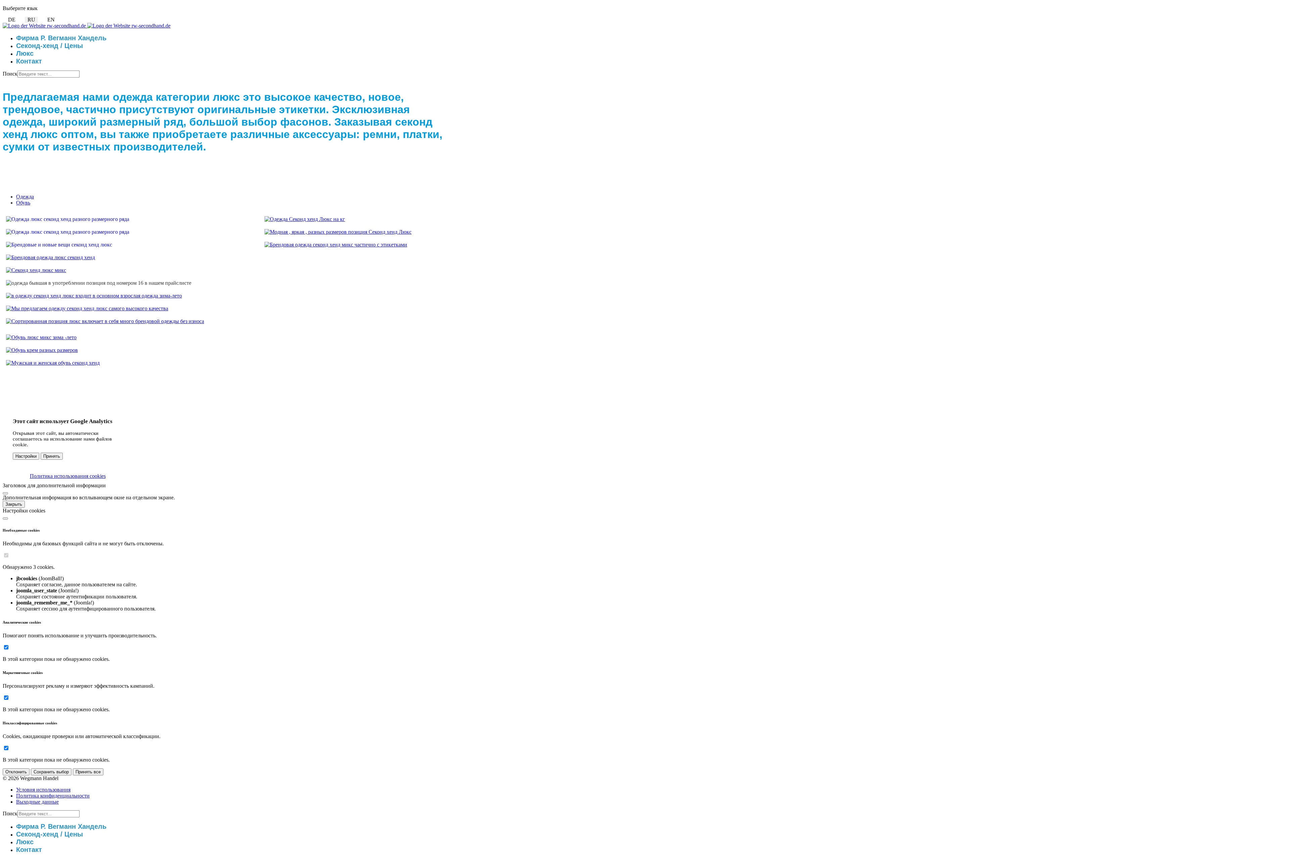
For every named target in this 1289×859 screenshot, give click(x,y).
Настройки (26, 456)
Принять (51, 456)
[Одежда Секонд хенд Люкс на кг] (304, 219)
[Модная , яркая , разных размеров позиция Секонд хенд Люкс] (338, 232)
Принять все (88, 771)
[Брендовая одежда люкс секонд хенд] (50, 257)
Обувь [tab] (23, 203)
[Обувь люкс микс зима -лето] (41, 337)
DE (11, 19)
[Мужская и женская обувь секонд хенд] (53, 363)
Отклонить (16, 771)
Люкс (25, 53)
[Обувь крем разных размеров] (42, 350)
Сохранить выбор (51, 771)
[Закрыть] (5, 493)
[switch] (6, 555)
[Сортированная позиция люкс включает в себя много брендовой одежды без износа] (105, 321)
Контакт (29, 61)
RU (31, 19)
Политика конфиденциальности (53, 796)
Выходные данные (37, 802)
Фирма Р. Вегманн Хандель (61, 38)
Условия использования (43, 790)
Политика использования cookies (68, 476)
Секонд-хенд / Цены (49, 45)
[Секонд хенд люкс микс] (36, 270)
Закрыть (13, 504)
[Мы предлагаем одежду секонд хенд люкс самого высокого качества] (87, 308)
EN (51, 19)
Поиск (10, 74)
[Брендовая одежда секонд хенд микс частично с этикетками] (336, 244)
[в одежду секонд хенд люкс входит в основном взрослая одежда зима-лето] (94, 296)
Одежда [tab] (25, 196)
